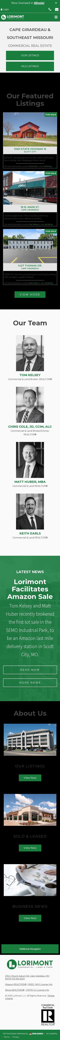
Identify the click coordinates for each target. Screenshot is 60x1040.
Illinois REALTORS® (14, 990)
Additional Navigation (30, 948)
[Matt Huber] (30, 459)
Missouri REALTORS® (15, 984)
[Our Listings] (30, 739)
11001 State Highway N (30, 150)
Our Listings (30, 55)
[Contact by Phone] (50, 9)
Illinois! (39, 3)
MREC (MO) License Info (40, 984)
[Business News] (30, 879)
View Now (30, 777)
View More (30, 294)
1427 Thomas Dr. (30, 267)
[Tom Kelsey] (30, 353)
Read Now (30, 669)
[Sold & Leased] (30, 809)
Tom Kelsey (33, 224)
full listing (47, 166)
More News (30, 682)
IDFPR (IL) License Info (37, 990)
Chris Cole (33, 166)
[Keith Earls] (30, 511)
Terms (6, 1037)
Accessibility (51, 1033)
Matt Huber (33, 283)
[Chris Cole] (30, 404)
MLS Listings (30, 66)
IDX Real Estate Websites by (15, 1033)
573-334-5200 (18, 979)
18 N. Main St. (30, 208)
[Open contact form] (56, 9)
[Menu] (56, 17)
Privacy (15, 1037)
